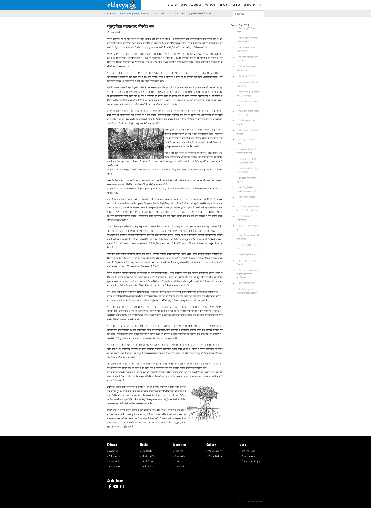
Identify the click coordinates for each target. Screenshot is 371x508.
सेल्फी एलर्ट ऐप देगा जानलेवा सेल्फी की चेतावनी (247, 291)
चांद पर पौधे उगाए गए (247, 76)
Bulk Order (147, 466)
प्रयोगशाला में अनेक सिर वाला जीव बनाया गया (247, 151)
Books (184, 4)
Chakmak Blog (248, 450)
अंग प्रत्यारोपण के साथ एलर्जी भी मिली (246, 49)
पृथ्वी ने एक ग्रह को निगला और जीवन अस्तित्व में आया (248, 208)
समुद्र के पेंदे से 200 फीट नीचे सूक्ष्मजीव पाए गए (248, 93)
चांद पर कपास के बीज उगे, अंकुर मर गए (248, 84)
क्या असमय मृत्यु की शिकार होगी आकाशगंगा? (248, 112)
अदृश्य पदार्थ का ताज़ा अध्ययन (246, 198)
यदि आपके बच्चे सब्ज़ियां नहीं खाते (246, 179)
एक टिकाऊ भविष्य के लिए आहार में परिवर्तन (247, 170)
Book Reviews (149, 461)
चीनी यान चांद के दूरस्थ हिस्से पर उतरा (246, 68)
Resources (224, 4)
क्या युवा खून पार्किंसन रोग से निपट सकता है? (247, 39)
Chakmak (179, 450)
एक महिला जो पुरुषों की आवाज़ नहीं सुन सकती (246, 160)
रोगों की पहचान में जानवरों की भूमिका (247, 122)
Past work (114, 461)
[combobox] (248, 13)
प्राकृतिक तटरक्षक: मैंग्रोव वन (248, 246)
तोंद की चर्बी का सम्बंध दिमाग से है (246, 262)
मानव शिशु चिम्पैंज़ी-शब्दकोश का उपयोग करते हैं (247, 189)
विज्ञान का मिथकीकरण (247, 283)
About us (173, 4)
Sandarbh (180, 455)
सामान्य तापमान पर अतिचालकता (245, 218)
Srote (178, 461)
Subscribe (180, 466)
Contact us (250, 4)
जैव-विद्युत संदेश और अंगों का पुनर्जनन (247, 58)
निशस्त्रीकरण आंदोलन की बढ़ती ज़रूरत (248, 237)
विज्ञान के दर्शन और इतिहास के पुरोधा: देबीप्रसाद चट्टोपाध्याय (248, 274)
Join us (236, 4)
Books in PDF (149, 455)
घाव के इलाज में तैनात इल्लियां (246, 141)
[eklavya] (121, 4)
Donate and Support (251, 461)
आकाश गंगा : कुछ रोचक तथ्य (247, 103)
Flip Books (147, 450)
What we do (115, 455)
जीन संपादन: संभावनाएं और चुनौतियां (248, 132)
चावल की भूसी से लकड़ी (248, 254)
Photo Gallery (215, 455)
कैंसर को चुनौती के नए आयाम (246, 30)
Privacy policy (248, 455)
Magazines (196, 4)
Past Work (210, 4)
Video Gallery (215, 450)
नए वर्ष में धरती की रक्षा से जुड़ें (247, 227)
